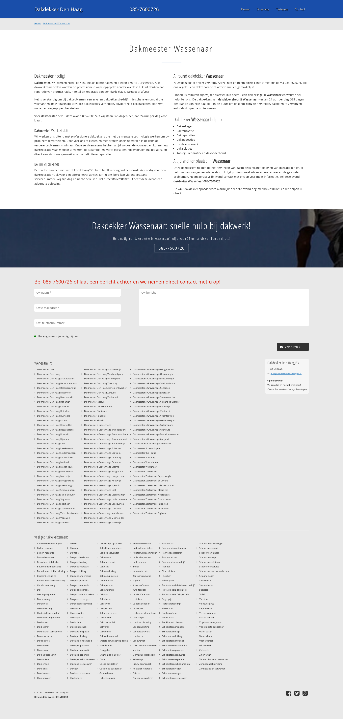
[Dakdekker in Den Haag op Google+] (306, 693)
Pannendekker (169, 557)
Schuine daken (206, 575)
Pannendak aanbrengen (174, 547)
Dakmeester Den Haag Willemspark (102, 378)
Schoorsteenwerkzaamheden (214, 571)
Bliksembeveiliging (46, 575)
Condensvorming (46, 585)
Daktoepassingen (108, 612)
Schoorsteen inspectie (173, 626)
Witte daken (205, 645)
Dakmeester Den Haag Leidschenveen (56, 452)
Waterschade (205, 636)
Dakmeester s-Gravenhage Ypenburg (151, 429)
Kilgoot (136, 580)
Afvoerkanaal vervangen (49, 543)
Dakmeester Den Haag (48, 373)
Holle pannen (139, 561)
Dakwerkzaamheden (109, 636)
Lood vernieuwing (142, 622)
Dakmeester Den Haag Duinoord (53, 415)
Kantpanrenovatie (142, 575)
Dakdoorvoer (44, 677)
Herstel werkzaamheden (145, 552)
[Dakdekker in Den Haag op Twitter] (297, 693)
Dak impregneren (46, 594)
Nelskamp (138, 659)
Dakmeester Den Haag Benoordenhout (57, 383)
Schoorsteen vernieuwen (174, 677)
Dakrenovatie (106, 580)
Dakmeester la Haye (94, 401)
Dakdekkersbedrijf (46, 654)
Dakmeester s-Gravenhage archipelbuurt (104, 429)
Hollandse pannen (142, 557)
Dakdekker (42, 649)
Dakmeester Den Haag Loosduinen (55, 457)
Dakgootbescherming (81, 603)
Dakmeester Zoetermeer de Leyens (150, 480)
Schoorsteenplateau (209, 561)
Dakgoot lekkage (78, 571)
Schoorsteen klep (171, 631)
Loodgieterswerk (141, 631)
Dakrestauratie (106, 589)
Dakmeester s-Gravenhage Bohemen (102, 448)
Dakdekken (43, 645)
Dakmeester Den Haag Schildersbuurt (56, 494)
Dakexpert (75, 547)
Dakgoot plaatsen (79, 580)
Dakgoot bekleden (79, 557)
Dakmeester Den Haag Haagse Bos (54, 424)
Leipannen (138, 608)
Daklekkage (76, 677)
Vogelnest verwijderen (210, 622)
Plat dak (166, 566)
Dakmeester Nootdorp (95, 411)
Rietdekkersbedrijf (171, 603)
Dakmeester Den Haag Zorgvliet (100, 392)
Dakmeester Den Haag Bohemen (53, 401)
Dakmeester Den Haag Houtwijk (53, 434)
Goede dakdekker (108, 663)
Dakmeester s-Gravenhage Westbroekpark (154, 420)
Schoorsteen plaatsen (173, 649)
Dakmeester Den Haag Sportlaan (53, 503)
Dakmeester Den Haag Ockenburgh (55, 485)
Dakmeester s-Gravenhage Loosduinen (104, 503)
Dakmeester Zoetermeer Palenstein (151, 503)
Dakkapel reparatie (79, 654)
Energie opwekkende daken (113, 640)
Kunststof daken (141, 585)
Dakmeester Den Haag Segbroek (53, 499)
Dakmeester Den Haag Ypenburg (100, 383)
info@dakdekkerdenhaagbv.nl (286, 373)
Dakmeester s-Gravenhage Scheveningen (153, 378)
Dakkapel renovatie (80, 649)
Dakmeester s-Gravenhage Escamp (101, 466)
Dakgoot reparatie (79, 589)
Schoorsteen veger (171, 673)
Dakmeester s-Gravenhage (97, 424)
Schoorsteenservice (209, 566)
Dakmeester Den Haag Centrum (53, 406)
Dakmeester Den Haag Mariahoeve (54, 466)
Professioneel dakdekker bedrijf (178, 585)
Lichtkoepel (139, 617)
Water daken (205, 631)
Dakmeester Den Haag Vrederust (53, 522)
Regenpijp (167, 599)
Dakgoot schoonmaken (82, 594)
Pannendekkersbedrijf (173, 561)
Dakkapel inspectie (79, 631)
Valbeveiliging (206, 603)
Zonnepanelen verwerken (212, 668)
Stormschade (206, 585)
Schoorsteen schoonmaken (176, 663)
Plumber (166, 575)
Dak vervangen (44, 599)
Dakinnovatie (77, 612)
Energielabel (105, 645)
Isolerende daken (141, 571)
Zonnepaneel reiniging (210, 663)
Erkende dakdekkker (109, 654)
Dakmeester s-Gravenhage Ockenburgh (153, 373)
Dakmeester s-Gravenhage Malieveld (102, 508)
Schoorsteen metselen (173, 640)
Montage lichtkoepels (144, 654)
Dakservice (104, 603)
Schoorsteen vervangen (211, 543)
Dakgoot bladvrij (78, 561)
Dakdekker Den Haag (58, 9)
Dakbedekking (44, 608)
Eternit (102, 659)
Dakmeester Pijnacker (95, 415)
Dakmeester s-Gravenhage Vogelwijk (151, 406)
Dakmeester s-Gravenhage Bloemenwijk (104, 443)
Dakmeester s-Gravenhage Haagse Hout (104, 476)
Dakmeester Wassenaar (56, 23)
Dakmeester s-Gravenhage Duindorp (102, 457)
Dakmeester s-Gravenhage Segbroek (151, 387)
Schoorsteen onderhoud (174, 645)
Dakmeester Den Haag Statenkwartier (56, 508)
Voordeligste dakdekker (211, 626)
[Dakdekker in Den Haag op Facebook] (289, 693)
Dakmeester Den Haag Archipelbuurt (55, 378)
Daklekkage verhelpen (110, 547)
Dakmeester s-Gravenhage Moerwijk (102, 522)
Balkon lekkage (45, 547)
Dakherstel (75, 608)
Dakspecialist (106, 608)
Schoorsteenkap (207, 557)
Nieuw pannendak (142, 663)
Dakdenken (43, 659)
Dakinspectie (76, 617)
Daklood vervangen (109, 552)
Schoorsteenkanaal (209, 552)
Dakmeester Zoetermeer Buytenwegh (152, 476)
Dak (39, 589)
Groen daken (106, 673)
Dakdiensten (43, 673)
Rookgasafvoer (169, 612)
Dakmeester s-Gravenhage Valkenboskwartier (156, 401)
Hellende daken (107, 677)
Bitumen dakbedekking (49, 566)
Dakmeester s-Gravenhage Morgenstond (153, 369)
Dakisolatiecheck (78, 626)
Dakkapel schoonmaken (82, 659)
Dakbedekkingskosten (48, 617)
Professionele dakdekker (174, 589)
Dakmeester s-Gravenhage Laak (100, 489)
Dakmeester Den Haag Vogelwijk (53, 517)
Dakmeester (105, 557)
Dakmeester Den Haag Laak (51, 443)
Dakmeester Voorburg (144, 457)
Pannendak (168, 543)
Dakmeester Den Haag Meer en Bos (55, 471)
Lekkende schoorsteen (144, 612)
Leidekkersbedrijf (141, 603)
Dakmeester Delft (46, 369)
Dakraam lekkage (108, 571)
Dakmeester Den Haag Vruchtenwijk (102, 369)
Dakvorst (104, 626)
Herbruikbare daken (143, 547)
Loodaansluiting (141, 626)
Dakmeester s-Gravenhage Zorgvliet (151, 438)
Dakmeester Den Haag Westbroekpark (103, 373)
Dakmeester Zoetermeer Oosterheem (152, 499)
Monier (136, 649)
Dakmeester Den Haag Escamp (52, 420)
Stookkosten (205, 580)
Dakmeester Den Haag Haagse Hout (55, 429)
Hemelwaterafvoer (142, 543)
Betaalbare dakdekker (48, 561)
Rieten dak (167, 608)
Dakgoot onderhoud (80, 575)
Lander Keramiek (141, 594)
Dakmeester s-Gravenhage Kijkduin (102, 485)
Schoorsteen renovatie (173, 654)
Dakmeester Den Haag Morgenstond (55, 480)
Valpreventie (205, 608)
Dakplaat (104, 566)
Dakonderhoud (107, 561)
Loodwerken (139, 640)
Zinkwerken (205, 654)
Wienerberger (206, 640)
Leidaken (137, 599)
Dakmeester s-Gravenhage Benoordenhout (106, 434)
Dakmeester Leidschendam (98, 406)
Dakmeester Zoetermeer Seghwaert (151, 513)
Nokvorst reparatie (142, 668)
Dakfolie (74, 552)
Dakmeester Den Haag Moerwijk (53, 476)
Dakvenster (105, 617)
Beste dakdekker (45, 557)
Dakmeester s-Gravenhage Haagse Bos (103, 471)
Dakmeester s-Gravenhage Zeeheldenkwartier (156, 434)
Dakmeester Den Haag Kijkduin (53, 438)
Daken (73, 543)
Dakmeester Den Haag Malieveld (53, 462)
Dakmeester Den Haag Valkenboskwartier (58, 513)
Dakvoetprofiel (107, 622)
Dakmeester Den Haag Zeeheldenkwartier (105, 387)
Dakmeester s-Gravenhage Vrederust (151, 411)
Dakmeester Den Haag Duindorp (53, 411)
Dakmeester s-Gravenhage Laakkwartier (104, 494)
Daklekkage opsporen (110, 543)
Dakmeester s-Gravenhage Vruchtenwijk (153, 415)
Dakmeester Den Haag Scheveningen (56, 489)
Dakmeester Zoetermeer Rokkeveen (151, 508)
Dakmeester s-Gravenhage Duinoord (102, 462)
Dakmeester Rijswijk (94, 420)
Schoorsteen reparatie (173, 659)
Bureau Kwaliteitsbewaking (51, 580)
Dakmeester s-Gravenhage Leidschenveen (105, 499)
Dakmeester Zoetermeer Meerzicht (150, 489)
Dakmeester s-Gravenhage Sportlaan (151, 392)
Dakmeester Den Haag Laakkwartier (55, 448)
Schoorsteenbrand (208, 547)
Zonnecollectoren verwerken (213, 659)
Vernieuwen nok (207, 612)
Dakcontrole (43, 640)
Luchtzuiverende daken (145, 645)
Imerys (136, 566)
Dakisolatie (75, 622)
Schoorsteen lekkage (172, 636)
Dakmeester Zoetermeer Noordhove (151, 494)
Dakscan (103, 594)
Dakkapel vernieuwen (81, 663)
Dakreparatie (106, 585)
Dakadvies (42, 603)
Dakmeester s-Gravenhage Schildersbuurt (154, 383)
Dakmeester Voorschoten (146, 462)
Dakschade (105, 599)
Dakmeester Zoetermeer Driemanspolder (153, 485)
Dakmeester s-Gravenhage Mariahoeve (104, 513)
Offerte (136, 673)
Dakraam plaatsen (108, 575)
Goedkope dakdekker (110, 668)
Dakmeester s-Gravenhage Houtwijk (102, 480)
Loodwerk (138, 636)
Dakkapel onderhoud (81, 640)
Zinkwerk (204, 649)
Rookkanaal (168, 617)
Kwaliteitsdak (139, 589)
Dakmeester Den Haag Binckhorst (54, 392)
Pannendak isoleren (172, 552)
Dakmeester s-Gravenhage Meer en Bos (104, 517)
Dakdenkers (43, 663)
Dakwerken (105, 631)
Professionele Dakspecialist (176, 594)
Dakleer (74, 668)
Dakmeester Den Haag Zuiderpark (101, 397)
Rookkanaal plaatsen (172, 622)
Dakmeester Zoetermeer (145, 471)
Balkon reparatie (45, 552)
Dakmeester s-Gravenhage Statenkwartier (154, 397)
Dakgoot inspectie (79, 566)
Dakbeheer (42, 622)
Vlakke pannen (207, 617)
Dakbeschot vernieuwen (49, 631)
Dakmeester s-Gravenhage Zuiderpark (152, 443)
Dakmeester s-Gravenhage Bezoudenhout (105, 438)
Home (37, 23)
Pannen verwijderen (143, 677)
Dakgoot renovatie (79, 585)
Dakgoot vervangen (80, 599)
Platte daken (168, 571)
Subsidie (203, 589)
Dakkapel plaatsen (79, 645)
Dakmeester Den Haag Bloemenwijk (55, 397)
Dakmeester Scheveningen (146, 448)
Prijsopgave (168, 580)
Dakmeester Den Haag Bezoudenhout (56, 387)
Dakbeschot (43, 626)
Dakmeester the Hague (144, 452)
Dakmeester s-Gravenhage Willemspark (153, 424)
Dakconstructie (44, 636)
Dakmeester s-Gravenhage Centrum (102, 452)
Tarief (202, 594)
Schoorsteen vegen (171, 668)
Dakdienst (42, 668)
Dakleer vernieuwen (80, 673)
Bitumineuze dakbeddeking (51, 571)
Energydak (104, 649)
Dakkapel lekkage (79, 636)
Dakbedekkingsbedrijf (48, 612)
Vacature (203, 599)
